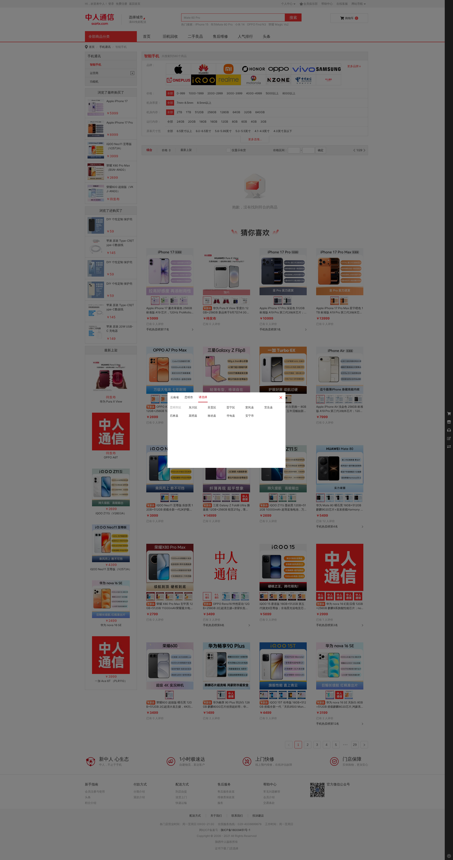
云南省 (174, 397)
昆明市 (189, 397)
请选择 (203, 397)
